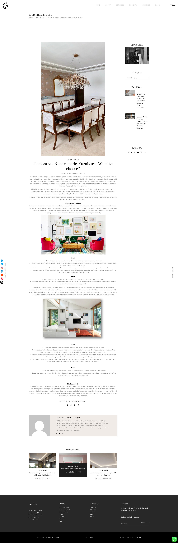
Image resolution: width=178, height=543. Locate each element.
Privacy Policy (89, 537)
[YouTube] (1, 275)
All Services (34, 517)
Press (62, 516)
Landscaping (34, 512)
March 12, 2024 (69, 472)
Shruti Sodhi (65, 509)
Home (31, 17)
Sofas (92, 512)
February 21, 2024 (100, 478)
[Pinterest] (1, 278)
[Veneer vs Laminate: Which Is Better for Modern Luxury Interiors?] (130, 93)
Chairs (93, 509)
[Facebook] (1, 260)
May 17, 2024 (39, 478)
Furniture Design (36, 515)
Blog (62, 514)
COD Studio (137, 537)
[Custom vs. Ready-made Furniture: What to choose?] (39, 425)
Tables (93, 507)
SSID (48, 478)
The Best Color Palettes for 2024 (73, 469)
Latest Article (39, 17)
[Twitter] (1, 264)
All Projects (34, 519)
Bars (92, 514)
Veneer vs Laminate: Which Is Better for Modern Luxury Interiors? (141, 100)
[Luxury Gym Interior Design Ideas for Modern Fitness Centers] (130, 116)
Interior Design (35, 510)
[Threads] (1, 282)
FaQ (61, 521)
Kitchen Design (80, 401)
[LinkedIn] (1, 271)
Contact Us (64, 512)
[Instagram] (1, 267)
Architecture (34, 508)
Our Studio (64, 507)
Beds (92, 516)
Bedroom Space (66, 401)
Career (63, 519)
